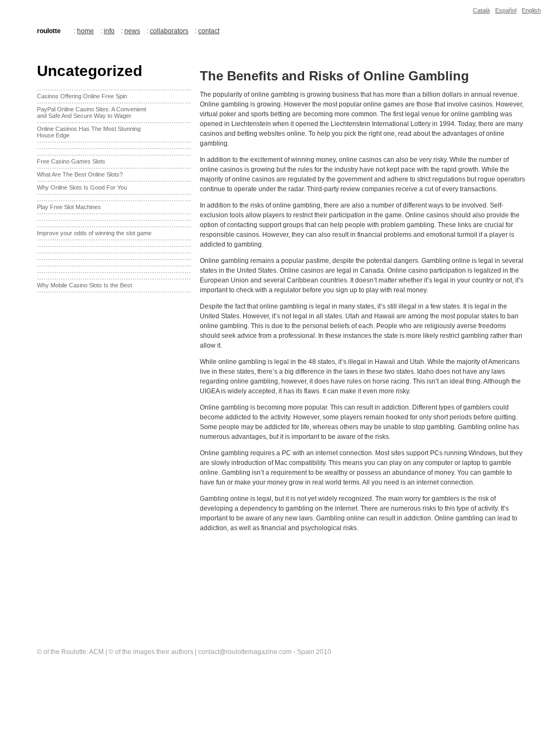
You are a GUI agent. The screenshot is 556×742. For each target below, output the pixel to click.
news (132, 31)
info (109, 31)
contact (208, 31)
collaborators (169, 31)
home (85, 31)
